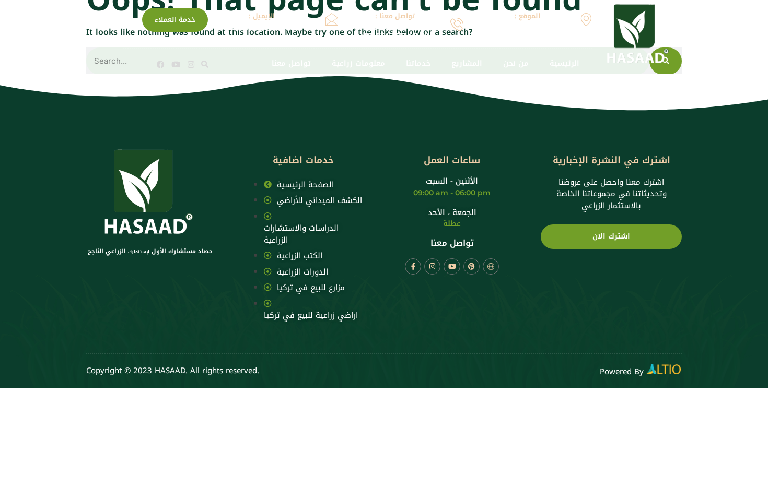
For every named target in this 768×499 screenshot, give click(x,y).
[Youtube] (176, 64)
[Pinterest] (471, 266)
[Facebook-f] (413, 266)
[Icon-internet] (491, 266)
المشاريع (466, 64)
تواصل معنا (291, 64)
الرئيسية (564, 64)
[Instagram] (191, 64)
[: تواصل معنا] (456, 24)
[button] (204, 64)
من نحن (516, 64)
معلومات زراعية (358, 64)
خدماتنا (418, 64)
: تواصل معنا (395, 15)
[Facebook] (161, 64)
